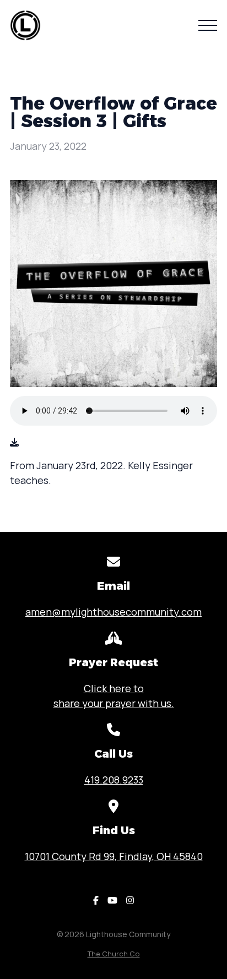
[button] (207, 25)
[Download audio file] (14, 442)
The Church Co (114, 954)
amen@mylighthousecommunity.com (113, 611)
